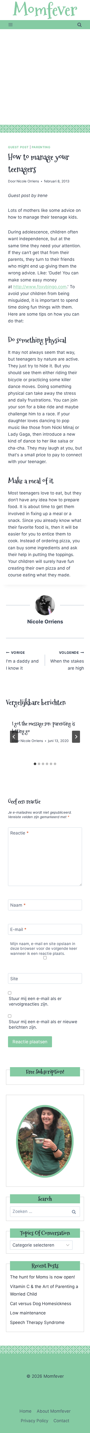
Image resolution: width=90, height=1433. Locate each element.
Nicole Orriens (27, 181)
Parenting (41, 147)
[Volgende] (76, 737)
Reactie (19, 832)
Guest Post (18, 147)
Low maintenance (28, 1312)
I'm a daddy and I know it (22, 661)
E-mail (18, 929)
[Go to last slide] (14, 737)
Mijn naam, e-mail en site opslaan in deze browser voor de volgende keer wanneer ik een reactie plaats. (43, 948)
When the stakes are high (67, 661)
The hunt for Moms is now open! (42, 1276)
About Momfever (53, 1411)
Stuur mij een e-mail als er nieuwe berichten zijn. (43, 1024)
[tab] (35, 764)
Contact (61, 1420)
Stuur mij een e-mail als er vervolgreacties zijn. (35, 1001)
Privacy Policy (34, 1420)
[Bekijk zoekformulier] (79, 24)
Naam (18, 905)
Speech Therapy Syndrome (37, 1322)
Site (14, 978)
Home (26, 1411)
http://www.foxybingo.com (39, 286)
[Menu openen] (10, 25)
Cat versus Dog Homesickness (40, 1303)
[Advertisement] (45, 77)
